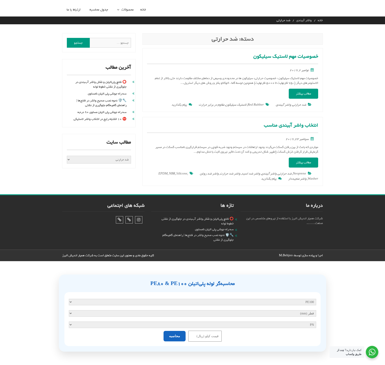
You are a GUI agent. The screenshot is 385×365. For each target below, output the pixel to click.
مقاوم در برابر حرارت (211, 104)
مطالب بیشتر (303, 93)
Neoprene (299, 173)
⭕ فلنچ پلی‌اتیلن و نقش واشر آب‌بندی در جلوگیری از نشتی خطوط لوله (101, 84)
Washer (313, 178)
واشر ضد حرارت (230, 173)
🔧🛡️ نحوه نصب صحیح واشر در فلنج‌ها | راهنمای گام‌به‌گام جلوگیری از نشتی (101, 103)
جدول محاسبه (99, 9)
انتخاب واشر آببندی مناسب (291, 125)
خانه (143, 9)
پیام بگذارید (179, 104)
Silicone (181, 173)
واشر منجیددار (297, 178)
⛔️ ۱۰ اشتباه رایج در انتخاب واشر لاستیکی (100, 119)
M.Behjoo (286, 255)
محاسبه (174, 336)
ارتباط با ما (74, 9)
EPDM (163, 173)
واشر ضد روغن (209, 173)
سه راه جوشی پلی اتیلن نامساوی (107, 93)
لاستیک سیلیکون (235, 104)
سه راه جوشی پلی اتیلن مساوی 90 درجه (102, 112)
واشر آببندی (283, 104)
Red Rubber (256, 104)
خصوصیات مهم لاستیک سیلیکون (285, 56)
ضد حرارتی (299, 104)
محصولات (127, 9)
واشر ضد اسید (251, 173)
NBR (172, 173)
